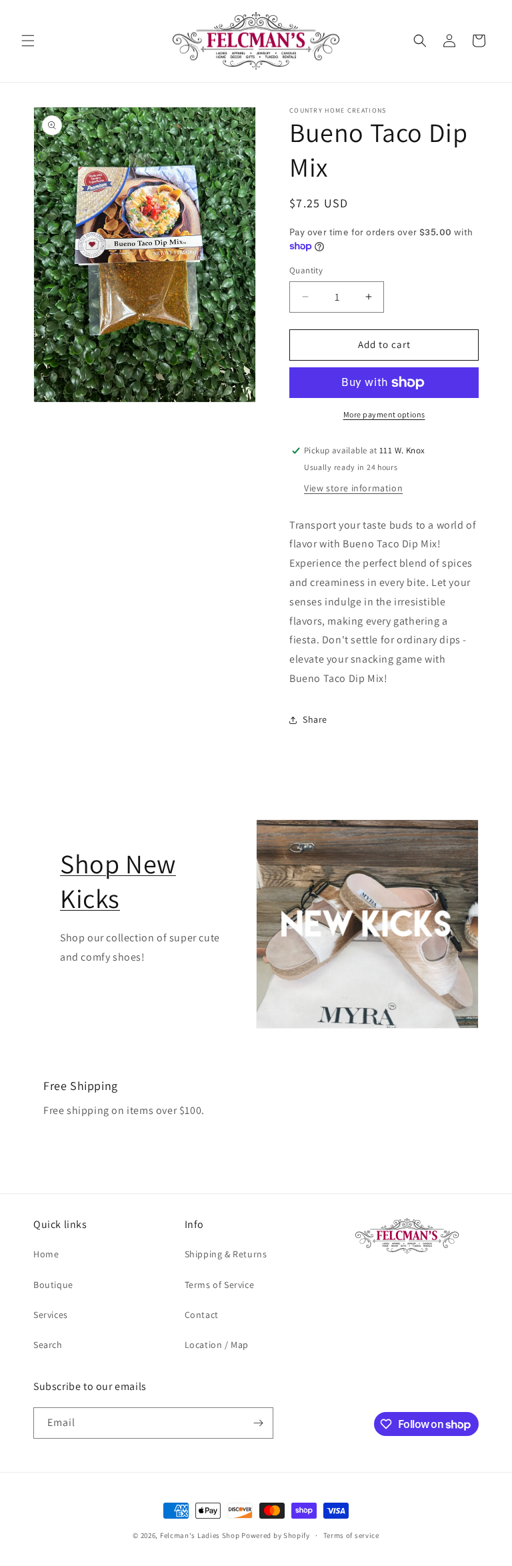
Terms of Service (220, 1285)
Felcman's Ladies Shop (200, 1535)
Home (46, 1254)
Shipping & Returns (226, 1254)
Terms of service (351, 1535)
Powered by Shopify (275, 1535)
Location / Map (217, 1345)
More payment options (384, 414)
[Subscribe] (258, 1423)
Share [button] (315, 719)
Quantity (306, 270)
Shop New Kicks (118, 880)
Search (48, 1345)
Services (50, 1315)
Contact (202, 1315)
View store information (353, 488)
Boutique (53, 1285)
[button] (28, 40)
